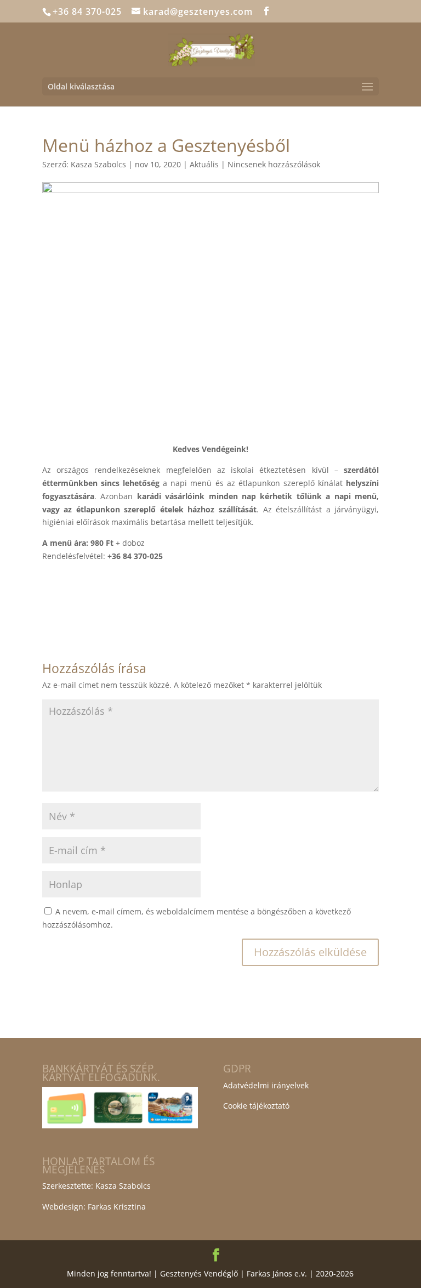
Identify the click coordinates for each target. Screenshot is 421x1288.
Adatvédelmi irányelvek (266, 1085)
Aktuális (204, 164)
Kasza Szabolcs (98, 164)
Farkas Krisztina (117, 1206)
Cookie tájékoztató (256, 1105)
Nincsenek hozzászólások (273, 164)
